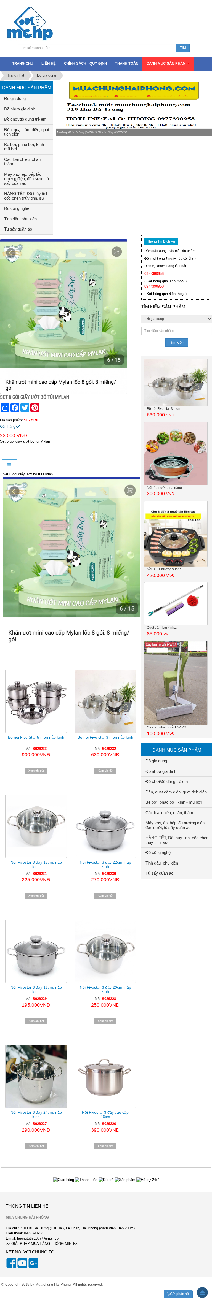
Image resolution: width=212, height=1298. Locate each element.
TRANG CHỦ (22, 63)
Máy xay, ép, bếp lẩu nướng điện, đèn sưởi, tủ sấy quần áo (26, 179)
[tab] (9, 465)
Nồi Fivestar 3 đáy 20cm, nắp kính (105, 989)
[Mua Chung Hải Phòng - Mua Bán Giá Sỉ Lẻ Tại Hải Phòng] (30, 23)
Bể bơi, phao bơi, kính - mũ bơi (25, 146)
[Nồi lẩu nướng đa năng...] (176, 453)
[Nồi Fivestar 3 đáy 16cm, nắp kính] (36, 951)
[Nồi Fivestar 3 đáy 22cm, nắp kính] (105, 826)
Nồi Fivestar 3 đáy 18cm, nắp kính (36, 864)
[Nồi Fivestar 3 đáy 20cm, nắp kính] (105, 951)
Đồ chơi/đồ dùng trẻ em (25, 119)
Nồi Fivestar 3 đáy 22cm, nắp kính (105, 864)
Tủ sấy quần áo (18, 229)
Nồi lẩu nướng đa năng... (165, 488)
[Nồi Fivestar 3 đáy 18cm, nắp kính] (36, 826)
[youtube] (22, 1267)
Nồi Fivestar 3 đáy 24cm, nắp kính (36, 1114)
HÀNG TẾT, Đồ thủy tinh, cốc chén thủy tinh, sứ (26, 195)
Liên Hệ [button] (48, 63)
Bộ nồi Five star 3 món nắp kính (105, 737)
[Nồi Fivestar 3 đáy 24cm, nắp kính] (36, 1076)
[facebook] (11, 1267)
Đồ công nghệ (16, 208)
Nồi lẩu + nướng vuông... (165, 569)
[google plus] (33, 1267)
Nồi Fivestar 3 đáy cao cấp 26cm (105, 1114)
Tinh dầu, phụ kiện (20, 218)
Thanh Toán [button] (126, 63)
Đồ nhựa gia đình (19, 109)
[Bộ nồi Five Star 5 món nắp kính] (36, 701)
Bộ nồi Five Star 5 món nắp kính (36, 737)
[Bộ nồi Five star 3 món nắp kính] (105, 701)
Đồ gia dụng (15, 98)
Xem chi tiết (36, 770)
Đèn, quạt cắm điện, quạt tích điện (26, 132)
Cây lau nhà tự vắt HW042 (166, 727)
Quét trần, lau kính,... (162, 628)
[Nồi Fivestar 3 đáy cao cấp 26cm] (105, 1076)
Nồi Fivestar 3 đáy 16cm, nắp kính (36, 989)
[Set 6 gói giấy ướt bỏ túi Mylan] (64, 316)
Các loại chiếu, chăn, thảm (23, 161)
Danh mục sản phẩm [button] (167, 63)
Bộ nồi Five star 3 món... (165, 409)
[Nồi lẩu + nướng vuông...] (176, 533)
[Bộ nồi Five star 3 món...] (176, 382)
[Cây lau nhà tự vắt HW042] (176, 683)
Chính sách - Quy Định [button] (85, 63)
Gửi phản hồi (180, 1294)
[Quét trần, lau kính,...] (176, 603)
